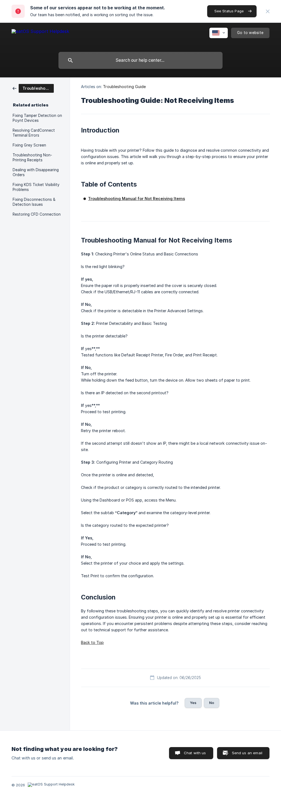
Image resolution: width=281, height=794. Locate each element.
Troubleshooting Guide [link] (124, 86)
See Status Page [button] (229, 11)
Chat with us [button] (195, 753)
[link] (33, 88)
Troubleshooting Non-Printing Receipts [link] (32, 157)
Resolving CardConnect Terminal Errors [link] (34, 132)
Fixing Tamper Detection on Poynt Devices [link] (37, 118)
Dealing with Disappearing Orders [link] (36, 172)
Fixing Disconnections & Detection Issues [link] (34, 202)
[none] (267, 11)
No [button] (211, 702)
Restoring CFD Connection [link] (37, 214)
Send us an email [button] (247, 753)
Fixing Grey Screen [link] (29, 145)
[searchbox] (140, 60)
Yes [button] (193, 702)
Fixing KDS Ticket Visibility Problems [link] (36, 187)
